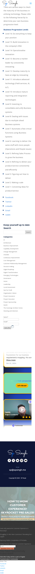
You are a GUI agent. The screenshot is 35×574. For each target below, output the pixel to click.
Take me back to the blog (17, 434)
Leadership (7, 284)
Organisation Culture (10, 293)
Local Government (9, 287)
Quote (5, 305)
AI (4, 240)
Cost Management (9, 260)
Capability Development (11, 249)
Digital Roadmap (9, 269)
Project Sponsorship (10, 302)
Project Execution (9, 299)
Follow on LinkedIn (14, 346)
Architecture (7, 243)
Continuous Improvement (12, 258)
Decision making (9, 266)
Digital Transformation (11, 272)
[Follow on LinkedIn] (17, 460)
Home (5, 281)
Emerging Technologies (11, 275)
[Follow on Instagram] (21, 460)
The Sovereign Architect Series (13, 308)
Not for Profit (8, 290)
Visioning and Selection (11, 311)
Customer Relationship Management (15, 263)
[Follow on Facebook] (9, 460)
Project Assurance (9, 296)
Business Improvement (11, 246)
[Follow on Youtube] (25, 460)
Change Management (10, 252)
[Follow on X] (13, 460)
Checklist (6, 255)
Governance (7, 278)
